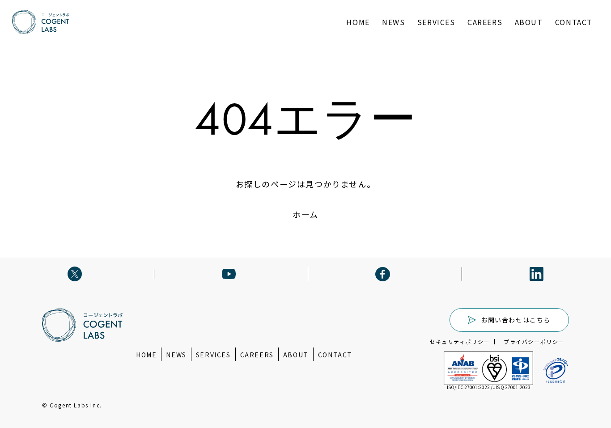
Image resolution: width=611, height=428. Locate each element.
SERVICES (436, 22)
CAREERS (484, 22)
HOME (357, 22)
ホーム (305, 214)
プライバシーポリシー (534, 341)
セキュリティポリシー (459, 341)
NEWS (393, 22)
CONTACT (574, 22)
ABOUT (529, 22)
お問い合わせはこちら (516, 319)
